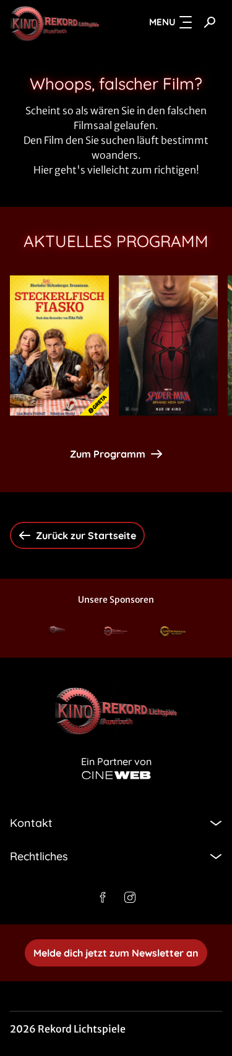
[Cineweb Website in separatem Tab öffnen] (116, 775)
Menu (162, 22)
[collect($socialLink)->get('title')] (102, 897)
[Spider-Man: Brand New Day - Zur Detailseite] (168, 345)
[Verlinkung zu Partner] (58, 632)
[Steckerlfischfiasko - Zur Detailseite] (59, 345)
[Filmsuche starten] (209, 22)
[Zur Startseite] (55, 22)
